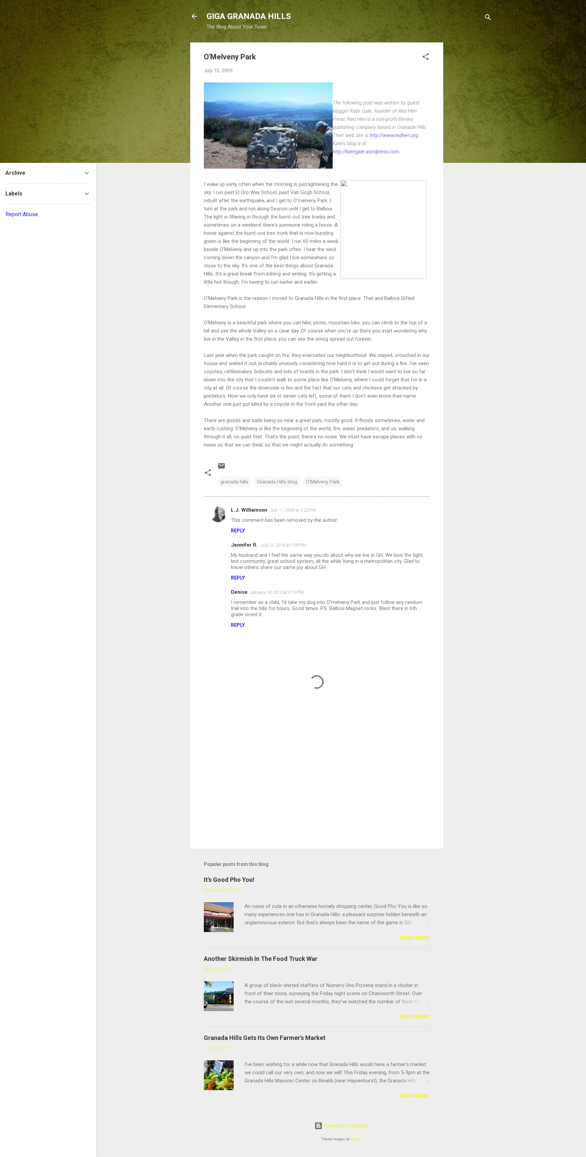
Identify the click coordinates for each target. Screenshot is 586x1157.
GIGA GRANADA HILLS (249, 16)
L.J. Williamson (249, 510)
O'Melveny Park (322, 482)
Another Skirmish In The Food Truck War (260, 958)
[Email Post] (221, 468)
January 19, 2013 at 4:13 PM (277, 592)
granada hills (234, 482)
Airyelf (356, 1139)
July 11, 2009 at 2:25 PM (293, 510)
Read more (415, 938)
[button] (426, 58)
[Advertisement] (470, 144)
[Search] (488, 18)
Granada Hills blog (277, 482)
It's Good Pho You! (229, 879)
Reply (238, 530)
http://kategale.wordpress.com (366, 152)
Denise (239, 592)
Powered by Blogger (345, 1126)
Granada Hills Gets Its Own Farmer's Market (265, 1037)
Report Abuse (21, 214)
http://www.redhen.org (394, 135)
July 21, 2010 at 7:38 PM (283, 545)
